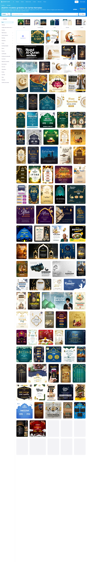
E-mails (8, 14)
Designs (4, 14)
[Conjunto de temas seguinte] (85, 23)
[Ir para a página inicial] (5, 2)
